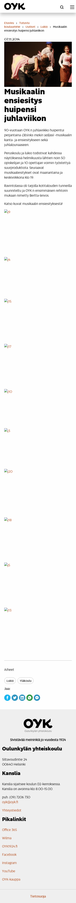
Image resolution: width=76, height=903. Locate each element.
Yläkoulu (25, 681)
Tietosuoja (38, 896)
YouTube (8, 871)
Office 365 (9, 829)
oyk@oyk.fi (10, 802)
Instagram (9, 862)
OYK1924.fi (10, 846)
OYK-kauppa (11, 879)
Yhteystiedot (11, 810)
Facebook (9, 854)
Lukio (10, 681)
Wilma (6, 838)
